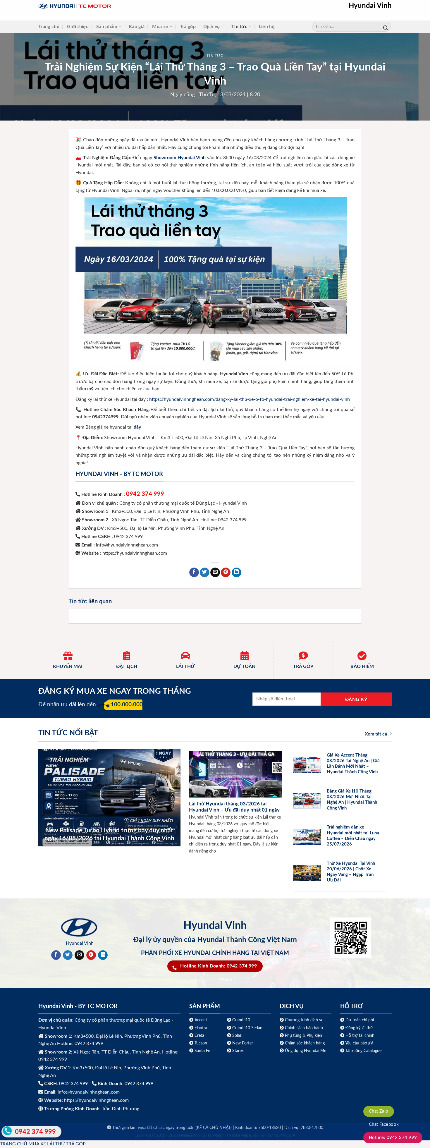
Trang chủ (48, 26)
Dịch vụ (211, 26)
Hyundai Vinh (370, 5)
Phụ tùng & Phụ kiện (303, 1035)
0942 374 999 (145, 494)
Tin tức (239, 26)
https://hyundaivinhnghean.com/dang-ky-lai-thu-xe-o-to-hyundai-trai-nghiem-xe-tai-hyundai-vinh (249, 399)
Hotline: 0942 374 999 (393, 1137)
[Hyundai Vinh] (111, 6)
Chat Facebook (384, 1124)
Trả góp (188, 26)
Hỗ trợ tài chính (359, 1035)
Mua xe (160, 26)
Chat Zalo (378, 1111)
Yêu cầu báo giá (359, 1043)
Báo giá (137, 26)
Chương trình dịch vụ (304, 1020)
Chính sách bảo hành (303, 1028)
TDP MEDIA (284, 1135)
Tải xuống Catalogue (363, 1051)
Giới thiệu (78, 26)
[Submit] (386, 27)
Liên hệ (267, 26)
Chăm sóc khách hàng (305, 1043)
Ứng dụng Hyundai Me (305, 1051)
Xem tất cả (376, 734)
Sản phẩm (106, 26)
